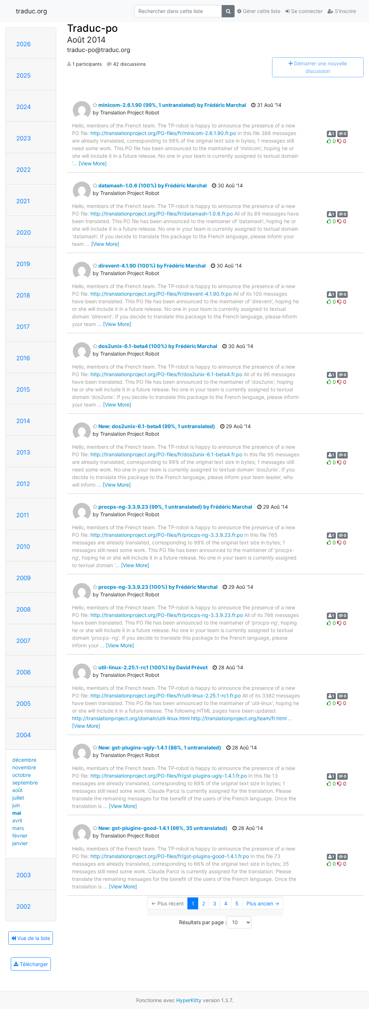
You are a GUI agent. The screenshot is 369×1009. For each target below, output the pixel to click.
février (19, 835)
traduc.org (31, 11)
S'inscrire (344, 11)
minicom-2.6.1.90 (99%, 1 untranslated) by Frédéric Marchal (171, 105)
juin (16, 805)
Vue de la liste (33, 938)
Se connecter (306, 11)
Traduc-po (92, 28)
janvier (20, 843)
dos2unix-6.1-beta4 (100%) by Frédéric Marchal (157, 346)
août (17, 790)
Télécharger (33, 964)
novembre (24, 767)
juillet (18, 798)
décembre (24, 760)
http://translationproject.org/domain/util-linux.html (131, 718)
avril (17, 820)
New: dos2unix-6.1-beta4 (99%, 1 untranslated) (156, 426)
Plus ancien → (262, 903)
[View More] (93, 163)
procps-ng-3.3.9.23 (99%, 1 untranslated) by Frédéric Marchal (174, 507)
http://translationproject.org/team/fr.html (238, 718)
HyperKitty (188, 1000)
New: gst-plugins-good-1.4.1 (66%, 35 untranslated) (162, 828)
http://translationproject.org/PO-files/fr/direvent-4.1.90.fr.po (161, 294)
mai (16, 813)
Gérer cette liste (260, 11)
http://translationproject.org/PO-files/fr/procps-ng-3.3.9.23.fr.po (166, 535)
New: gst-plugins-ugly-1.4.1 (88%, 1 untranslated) (159, 747)
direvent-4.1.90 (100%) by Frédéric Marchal (151, 265)
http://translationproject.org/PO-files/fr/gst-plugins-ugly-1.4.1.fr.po (168, 776)
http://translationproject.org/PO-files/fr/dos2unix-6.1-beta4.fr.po (166, 374)
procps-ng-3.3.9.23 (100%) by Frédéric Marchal (157, 587)
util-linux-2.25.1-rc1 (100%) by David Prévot (152, 667)
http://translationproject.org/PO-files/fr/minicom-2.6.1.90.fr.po (163, 133)
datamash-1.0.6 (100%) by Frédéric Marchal (152, 185)
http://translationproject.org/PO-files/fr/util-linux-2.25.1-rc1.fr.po (165, 695)
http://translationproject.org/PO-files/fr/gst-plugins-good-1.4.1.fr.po (169, 856)
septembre (25, 782)
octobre (21, 775)
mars (18, 828)
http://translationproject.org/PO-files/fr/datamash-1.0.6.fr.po (161, 213)
